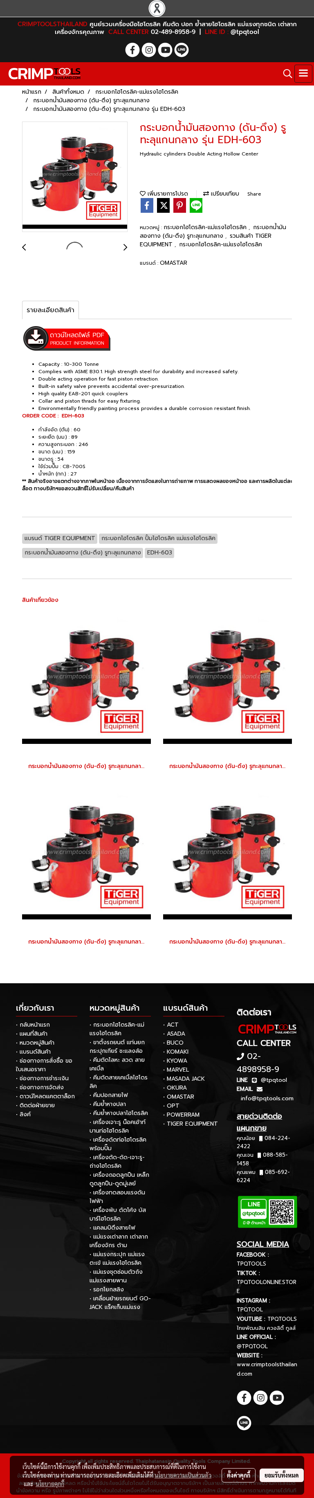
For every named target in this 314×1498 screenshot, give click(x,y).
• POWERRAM (181, 1115)
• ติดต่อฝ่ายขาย (35, 1105)
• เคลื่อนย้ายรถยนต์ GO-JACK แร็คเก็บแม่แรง (120, 1302)
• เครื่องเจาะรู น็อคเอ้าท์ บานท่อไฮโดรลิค (118, 1126)
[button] (285, 73)
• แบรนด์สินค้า (33, 1051)
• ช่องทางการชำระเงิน (42, 1078)
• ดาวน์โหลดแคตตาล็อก (45, 1096)
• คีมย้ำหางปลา (108, 1104)
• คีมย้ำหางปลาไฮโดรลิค (119, 1113)
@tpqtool (274, 1080)
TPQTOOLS (251, 1264)
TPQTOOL (250, 1309)
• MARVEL (176, 1069)
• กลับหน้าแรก (33, 1024)
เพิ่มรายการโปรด (167, 193)
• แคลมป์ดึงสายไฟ (112, 1227)
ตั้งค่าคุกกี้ (238, 1475)
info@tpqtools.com (267, 1098)
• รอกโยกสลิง (107, 1289)
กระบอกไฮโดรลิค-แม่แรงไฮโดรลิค (206, 227)
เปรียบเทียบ (224, 193)
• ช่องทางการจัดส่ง (40, 1087)
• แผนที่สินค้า (31, 1033)
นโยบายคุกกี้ (50, 1483)
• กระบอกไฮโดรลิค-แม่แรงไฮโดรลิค (117, 1029)
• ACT (171, 1024)
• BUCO (173, 1042)
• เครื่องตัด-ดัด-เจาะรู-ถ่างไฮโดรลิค (117, 1161)
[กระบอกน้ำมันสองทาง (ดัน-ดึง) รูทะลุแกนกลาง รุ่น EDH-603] (74, 177)
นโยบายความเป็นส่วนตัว (183, 1475)
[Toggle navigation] (303, 74)
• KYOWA (175, 1060)
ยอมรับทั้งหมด (282, 1475)
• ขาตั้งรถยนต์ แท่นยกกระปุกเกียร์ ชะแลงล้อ (117, 1046)
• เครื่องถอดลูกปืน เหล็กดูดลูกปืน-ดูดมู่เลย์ (119, 1179)
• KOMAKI (175, 1051)
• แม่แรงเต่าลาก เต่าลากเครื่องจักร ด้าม (119, 1241)
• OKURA (175, 1088)
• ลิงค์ (23, 1114)
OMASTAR (173, 263)
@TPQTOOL (252, 1346)
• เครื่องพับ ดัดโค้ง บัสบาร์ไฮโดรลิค (118, 1214)
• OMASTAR (178, 1097)
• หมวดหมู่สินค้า (35, 1042)
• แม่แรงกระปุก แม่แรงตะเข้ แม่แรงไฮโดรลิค (117, 1258)
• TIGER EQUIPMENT (190, 1124)
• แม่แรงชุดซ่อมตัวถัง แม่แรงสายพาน (116, 1276)
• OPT (171, 1106)
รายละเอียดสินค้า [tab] (50, 310)
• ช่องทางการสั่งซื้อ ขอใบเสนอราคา (44, 1065)
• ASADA (174, 1033)
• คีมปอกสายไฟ (109, 1095)
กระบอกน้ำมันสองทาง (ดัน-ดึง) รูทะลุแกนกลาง (213, 231)
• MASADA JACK (184, 1079)
